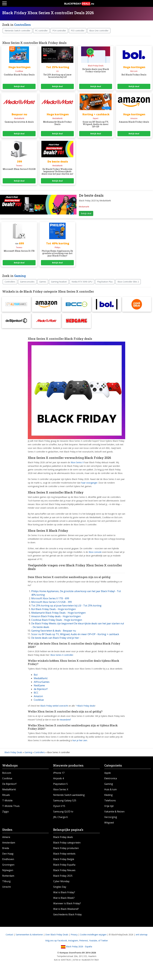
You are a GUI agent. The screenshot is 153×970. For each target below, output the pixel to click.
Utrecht (6, 886)
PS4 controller (59, 30)
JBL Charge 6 (60, 817)
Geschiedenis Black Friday (67, 914)
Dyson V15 (59, 806)
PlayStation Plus (105, 281)
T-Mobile (7, 800)
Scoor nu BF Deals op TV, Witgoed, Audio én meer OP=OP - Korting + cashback (75, 634)
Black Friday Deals (13, 752)
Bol (36, 674)
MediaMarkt (41, 678)
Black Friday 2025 (62, 875)
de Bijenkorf (41, 689)
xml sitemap (141, 934)
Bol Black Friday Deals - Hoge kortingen (53, 609)
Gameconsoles (27, 281)
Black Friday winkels (64, 853)
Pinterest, (84, 940)
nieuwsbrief (65, 719)
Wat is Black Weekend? (66, 909)
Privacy (74, 934)
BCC (36, 692)
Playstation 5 (60, 784)
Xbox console (95, 552)
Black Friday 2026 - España (78, 946)
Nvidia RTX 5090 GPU (82, 281)
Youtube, (93, 940)
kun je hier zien (80, 740)
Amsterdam (8, 842)
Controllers (22, 25)
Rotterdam (8, 875)
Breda (5, 848)
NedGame (39, 685)
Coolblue (39, 699)
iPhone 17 (58, 772)
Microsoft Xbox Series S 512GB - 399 (51, 602)
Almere (6, 837)
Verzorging (110, 817)
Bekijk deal (19, 86)
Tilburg (6, 881)
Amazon (38, 696)
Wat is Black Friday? (64, 892)
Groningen (8, 864)
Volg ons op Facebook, (56, 940)
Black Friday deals (63, 837)
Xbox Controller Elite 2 (128, 281)
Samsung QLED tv (63, 811)
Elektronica (110, 778)
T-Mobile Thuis (11, 806)
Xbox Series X (77, 462)
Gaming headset (59, 281)
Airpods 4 (58, 778)
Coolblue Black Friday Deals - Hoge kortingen (56, 620)
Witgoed (109, 822)
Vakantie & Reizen (114, 811)
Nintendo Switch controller (17, 30)
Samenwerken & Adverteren (29, 934)
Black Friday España (64, 864)
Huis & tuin (110, 789)
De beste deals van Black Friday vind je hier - (56, 637)
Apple (107, 772)
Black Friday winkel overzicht (54, 705)
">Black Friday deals (85, 705)
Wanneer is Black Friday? (67, 903)
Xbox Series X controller (61, 654)
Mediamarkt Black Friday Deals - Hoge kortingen (58, 612)
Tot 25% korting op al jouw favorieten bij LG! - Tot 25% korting (66, 605)
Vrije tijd (108, 806)
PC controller (41, 30)
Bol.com (6, 772)
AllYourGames (41, 682)
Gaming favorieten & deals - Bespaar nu (53, 630)
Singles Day (59, 886)
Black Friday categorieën (67, 842)
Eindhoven (8, 859)
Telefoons (110, 800)
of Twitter (103, 940)
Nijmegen (7, 870)
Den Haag (7, 853)
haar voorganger (89, 482)
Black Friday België (63, 859)
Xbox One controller (98, 30)
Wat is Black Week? (64, 897)
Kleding (108, 795)
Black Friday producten (66, 848)
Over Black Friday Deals (56, 934)
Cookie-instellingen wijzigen (93, 934)
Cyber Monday (61, 881)
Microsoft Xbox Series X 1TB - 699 (50, 598)
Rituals (6, 795)
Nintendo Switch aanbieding (69, 795)
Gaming (20, 276)
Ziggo (5, 811)
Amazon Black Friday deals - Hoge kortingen (56, 616)
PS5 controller (77, 30)
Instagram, (73, 940)
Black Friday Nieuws (64, 870)
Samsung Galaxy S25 (64, 800)
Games (42, 281)
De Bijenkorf (9, 784)
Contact (9, 934)
